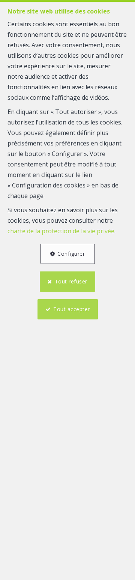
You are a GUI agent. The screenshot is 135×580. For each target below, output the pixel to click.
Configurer (71, 253)
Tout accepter (71, 309)
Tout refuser (71, 281)
